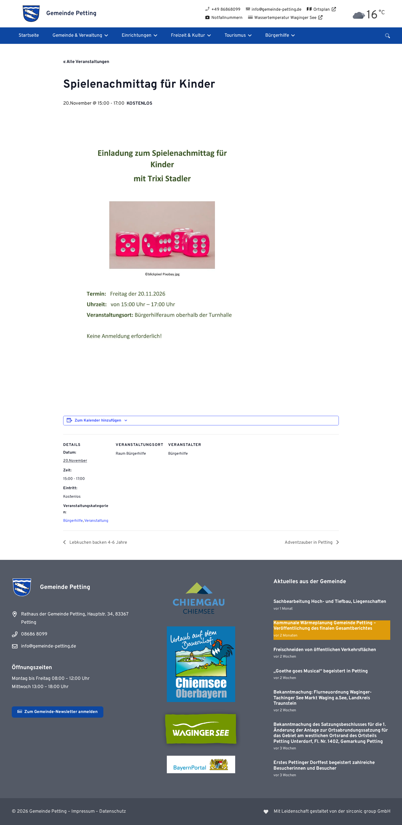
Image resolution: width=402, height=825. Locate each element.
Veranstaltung (96, 521)
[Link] (299, 811)
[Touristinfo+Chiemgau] (201, 599)
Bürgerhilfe (73, 521)
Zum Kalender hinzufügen (98, 420)
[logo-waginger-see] (201, 729)
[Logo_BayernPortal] (201, 764)
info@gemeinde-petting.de (48, 646)
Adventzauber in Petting (309, 542)
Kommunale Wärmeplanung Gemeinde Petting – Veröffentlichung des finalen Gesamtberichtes (324, 626)
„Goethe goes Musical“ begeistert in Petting (320, 671)
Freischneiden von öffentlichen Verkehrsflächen (324, 650)
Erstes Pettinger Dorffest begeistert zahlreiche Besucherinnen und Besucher (324, 765)
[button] (105, 35)
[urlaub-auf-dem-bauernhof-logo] (201, 664)
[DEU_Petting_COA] (31, 13)
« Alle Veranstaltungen (86, 62)
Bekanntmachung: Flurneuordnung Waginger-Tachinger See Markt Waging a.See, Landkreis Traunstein (322, 698)
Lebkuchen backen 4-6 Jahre (97, 542)
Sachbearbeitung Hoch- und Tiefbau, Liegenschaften (329, 602)
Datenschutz (112, 812)
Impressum (83, 812)
